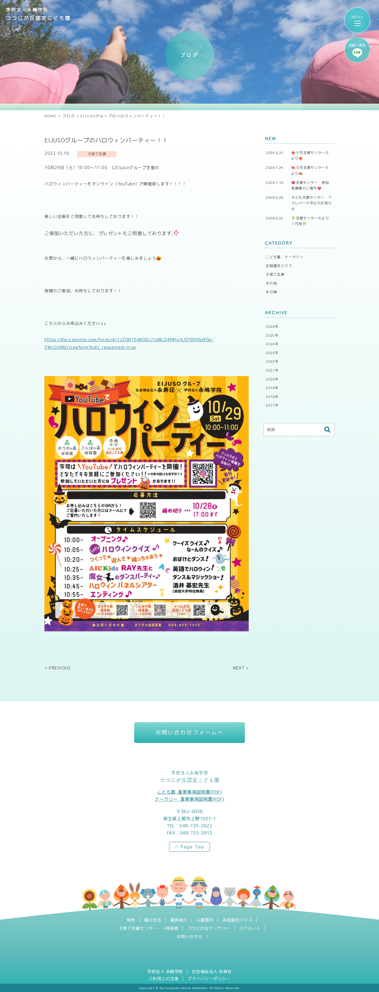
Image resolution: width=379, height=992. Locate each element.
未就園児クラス (279, 265)
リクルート (250, 928)
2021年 (272, 370)
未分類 (271, 291)
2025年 (272, 335)
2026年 (272, 326)
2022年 (272, 361)
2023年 (272, 352)
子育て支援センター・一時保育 (148, 928)
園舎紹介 (178, 920)
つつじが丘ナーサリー (208, 928)
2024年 (272, 343)
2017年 (272, 405)
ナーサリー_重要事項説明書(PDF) (189, 799)
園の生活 (152, 920)
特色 (131, 920)
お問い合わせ (190, 937)
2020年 (272, 379)
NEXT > (241, 668)
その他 (271, 283)
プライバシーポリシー (208, 979)
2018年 (272, 396)
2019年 (272, 387)
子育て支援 (275, 274)
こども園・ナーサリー (284, 256)
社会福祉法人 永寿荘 (212, 971)
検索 (327, 429)
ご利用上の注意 (164, 979)
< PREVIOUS (57, 668)
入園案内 (204, 920)
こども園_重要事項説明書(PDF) (189, 792)
